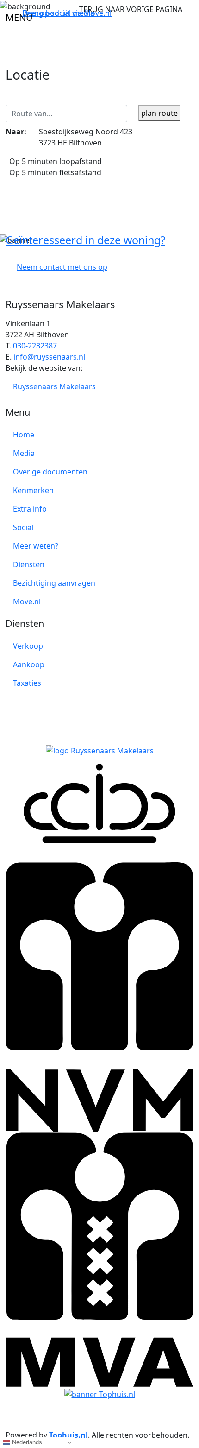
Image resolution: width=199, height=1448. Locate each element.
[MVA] (99, 1259)
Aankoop (28, 664)
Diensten (28, 564)
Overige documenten (50, 472)
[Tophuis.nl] (99, 1393)
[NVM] (99, 947)
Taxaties (27, 683)
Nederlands (26, 1442)
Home (23, 435)
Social (23, 527)
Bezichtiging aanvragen (54, 583)
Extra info (30, 509)
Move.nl (27, 601)
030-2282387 (35, 346)
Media (24, 453)
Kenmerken (33, 490)
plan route (159, 113)
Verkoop (28, 646)
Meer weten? (35, 546)
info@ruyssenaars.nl (49, 357)
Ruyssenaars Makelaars (54, 386)
